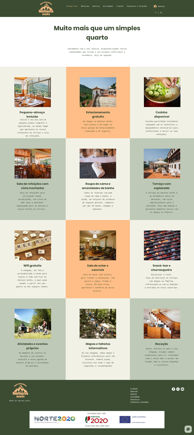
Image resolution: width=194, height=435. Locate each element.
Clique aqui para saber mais (97, 426)
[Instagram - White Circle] (178, 389)
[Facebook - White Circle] (173, 389)
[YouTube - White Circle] (182, 389)
